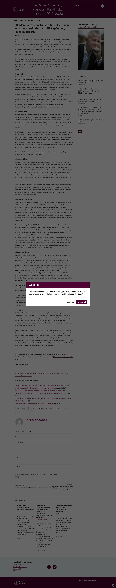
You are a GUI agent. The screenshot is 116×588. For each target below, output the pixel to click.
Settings (70, 302)
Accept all (81, 302)
